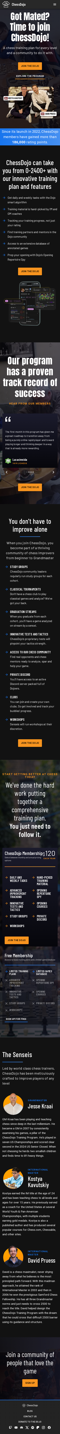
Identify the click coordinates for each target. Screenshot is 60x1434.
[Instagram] (43, 1427)
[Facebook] (49, 1427)
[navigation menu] (55, 4)
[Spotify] (32, 1427)
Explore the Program (30, 76)
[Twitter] (27, 1427)
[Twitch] (10, 1427)
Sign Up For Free (16, 1019)
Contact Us (30, 1416)
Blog (30, 1411)
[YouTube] (16, 1427)
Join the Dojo (30, 66)
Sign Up (30, 1383)
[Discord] (21, 1427)
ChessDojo (19, 4)
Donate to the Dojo (29, 1422)
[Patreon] (37, 1427)
